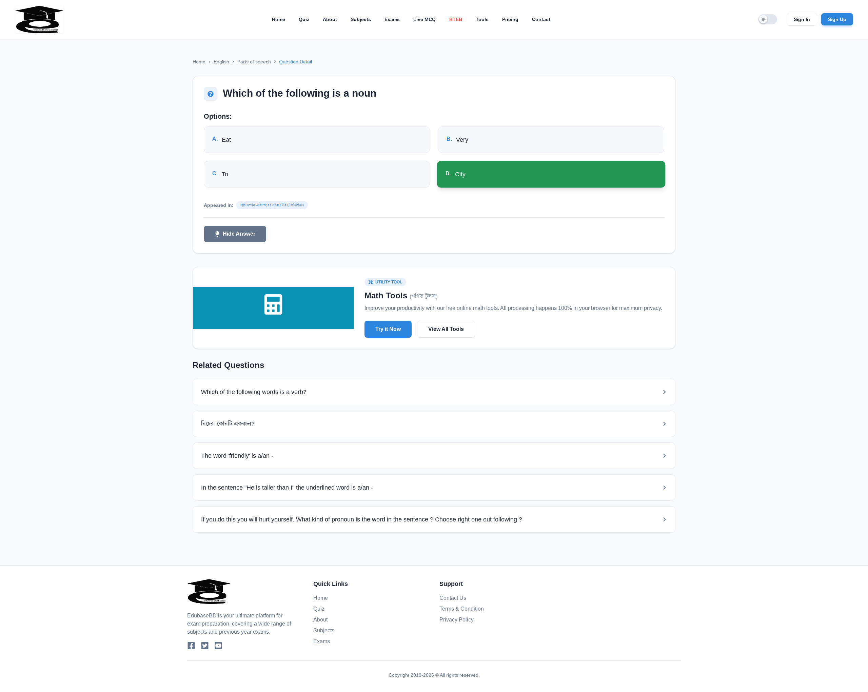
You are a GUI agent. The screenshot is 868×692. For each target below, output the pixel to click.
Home (278, 19)
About (330, 19)
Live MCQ (424, 19)
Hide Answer (239, 234)
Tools (482, 19)
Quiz (304, 19)
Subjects (361, 19)
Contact (541, 19)
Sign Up (837, 19)
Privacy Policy (456, 619)
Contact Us (452, 598)
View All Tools (446, 329)
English (221, 61)
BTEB (455, 19)
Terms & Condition (461, 609)
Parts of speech (254, 61)
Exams (392, 19)
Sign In (802, 19)
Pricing (510, 19)
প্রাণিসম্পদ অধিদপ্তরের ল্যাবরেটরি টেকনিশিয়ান (272, 205)
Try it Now (388, 329)
